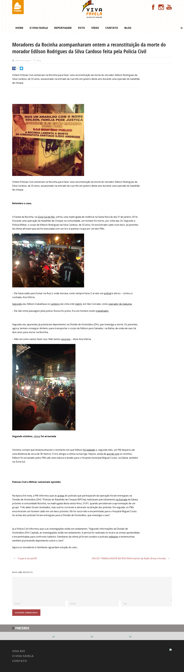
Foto (81, 28)
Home (19, 28)
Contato (111, 28)
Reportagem (63, 28)
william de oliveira (23, 60)
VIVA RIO (18, 651)
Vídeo (95, 28)
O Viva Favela (39, 28)
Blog (127, 28)
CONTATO (19, 661)
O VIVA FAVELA (22, 656)
